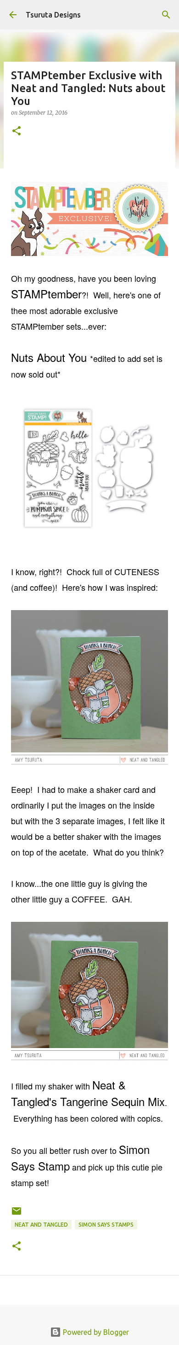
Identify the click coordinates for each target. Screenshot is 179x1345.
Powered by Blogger (95, 1332)
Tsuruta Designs (53, 15)
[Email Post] (16, 1214)
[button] (16, 131)
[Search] (166, 15)
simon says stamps (106, 1225)
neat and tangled (41, 1225)
